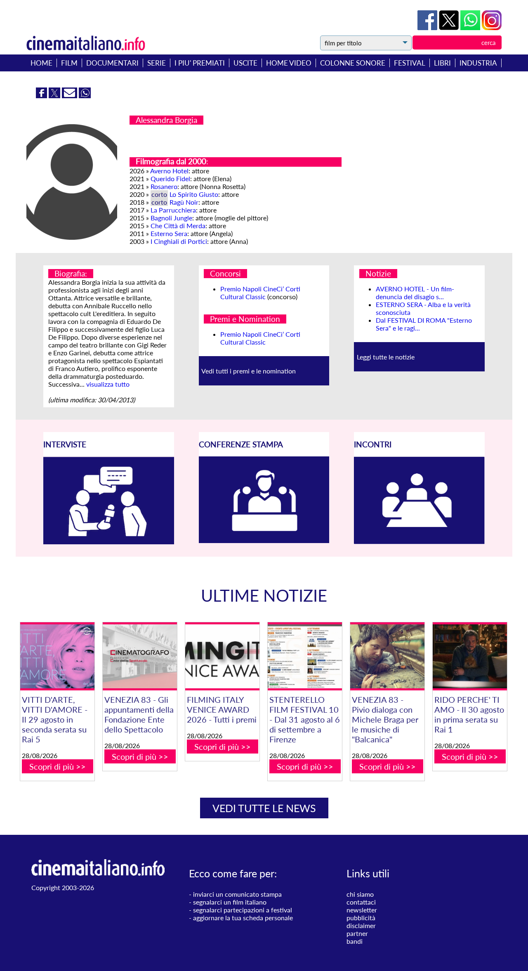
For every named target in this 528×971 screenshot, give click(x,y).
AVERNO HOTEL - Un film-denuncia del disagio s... (415, 292)
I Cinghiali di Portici (179, 241)
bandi (354, 941)
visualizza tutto (108, 384)
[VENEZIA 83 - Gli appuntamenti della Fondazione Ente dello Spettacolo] (140, 656)
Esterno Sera (169, 233)
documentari (112, 63)
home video (288, 63)
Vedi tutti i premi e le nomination (248, 371)
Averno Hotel (169, 171)
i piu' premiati (199, 63)
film (69, 63)
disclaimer (361, 925)
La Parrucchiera (173, 210)
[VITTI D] (57, 656)
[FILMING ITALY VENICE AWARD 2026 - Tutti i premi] (222, 656)
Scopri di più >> (57, 766)
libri (442, 63)
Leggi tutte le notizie (386, 357)
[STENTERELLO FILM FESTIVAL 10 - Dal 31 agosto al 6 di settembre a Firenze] (305, 656)
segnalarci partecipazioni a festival (242, 910)
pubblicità (360, 917)
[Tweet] (449, 27)
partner (357, 933)
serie (156, 63)
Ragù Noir (184, 202)
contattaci (361, 902)
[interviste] (108, 542)
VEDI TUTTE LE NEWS (264, 808)
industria (478, 63)
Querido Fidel (170, 178)
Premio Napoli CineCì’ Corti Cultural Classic (260, 292)
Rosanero (164, 186)
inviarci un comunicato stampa (237, 894)
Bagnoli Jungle (171, 218)
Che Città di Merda (178, 225)
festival (409, 63)
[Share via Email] (70, 95)
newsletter (361, 910)
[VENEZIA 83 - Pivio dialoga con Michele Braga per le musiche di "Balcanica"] (387, 656)
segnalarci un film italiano (229, 902)
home (41, 63)
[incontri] (419, 542)
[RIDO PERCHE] (470, 656)
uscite (245, 63)
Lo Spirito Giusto (194, 194)
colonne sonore (352, 63)
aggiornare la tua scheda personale (243, 917)
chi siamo (360, 894)
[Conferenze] (264, 540)
